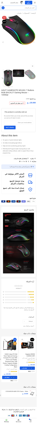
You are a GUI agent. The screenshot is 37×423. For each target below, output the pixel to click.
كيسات (8, 369)
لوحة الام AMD (31, 360)
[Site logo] (21, 2)
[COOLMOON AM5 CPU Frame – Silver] (32, 393)
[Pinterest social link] (26, 161)
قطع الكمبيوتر (31, 358)
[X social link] (28, 161)
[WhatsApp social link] (22, 161)
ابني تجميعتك (29, 2)
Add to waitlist (10, 127)
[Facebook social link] (31, 161)
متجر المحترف (14, 2)
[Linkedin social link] (24, 161)
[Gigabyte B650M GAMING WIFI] (27, 344)
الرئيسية (33, 13)
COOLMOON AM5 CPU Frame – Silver (17, 391)
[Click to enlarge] (32, 66)
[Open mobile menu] (35, 2)
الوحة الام (24, 358)
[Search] (3, 7)
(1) (27, 362)
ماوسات (19, 13)
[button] (34, 42)
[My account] (2, 2)
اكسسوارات (26, 13)
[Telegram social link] (20, 161)
